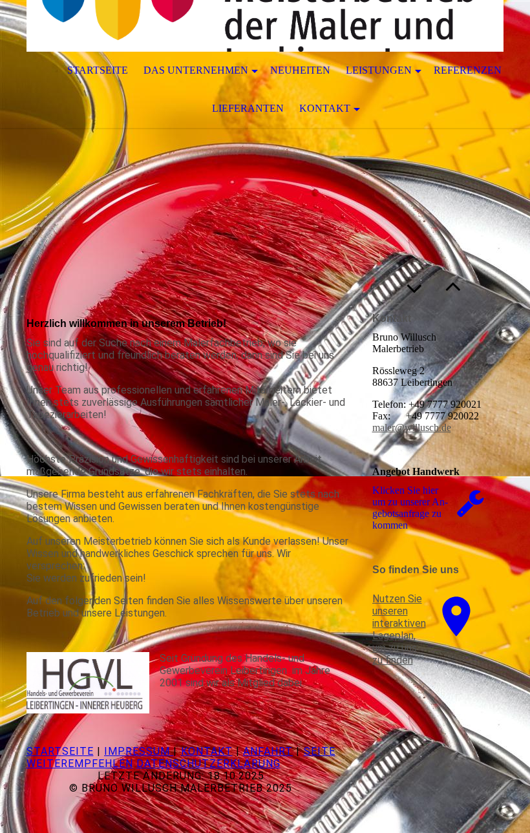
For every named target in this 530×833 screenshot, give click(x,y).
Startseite (97, 70)
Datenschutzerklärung (208, 763)
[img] (265, 26)
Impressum (138, 751)
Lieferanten (248, 108)
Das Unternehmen (195, 70)
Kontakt (324, 108)
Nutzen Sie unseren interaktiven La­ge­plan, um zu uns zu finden (399, 629)
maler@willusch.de (411, 427)
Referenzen (468, 70)
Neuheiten (300, 70)
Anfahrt (268, 751)
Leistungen (379, 70)
